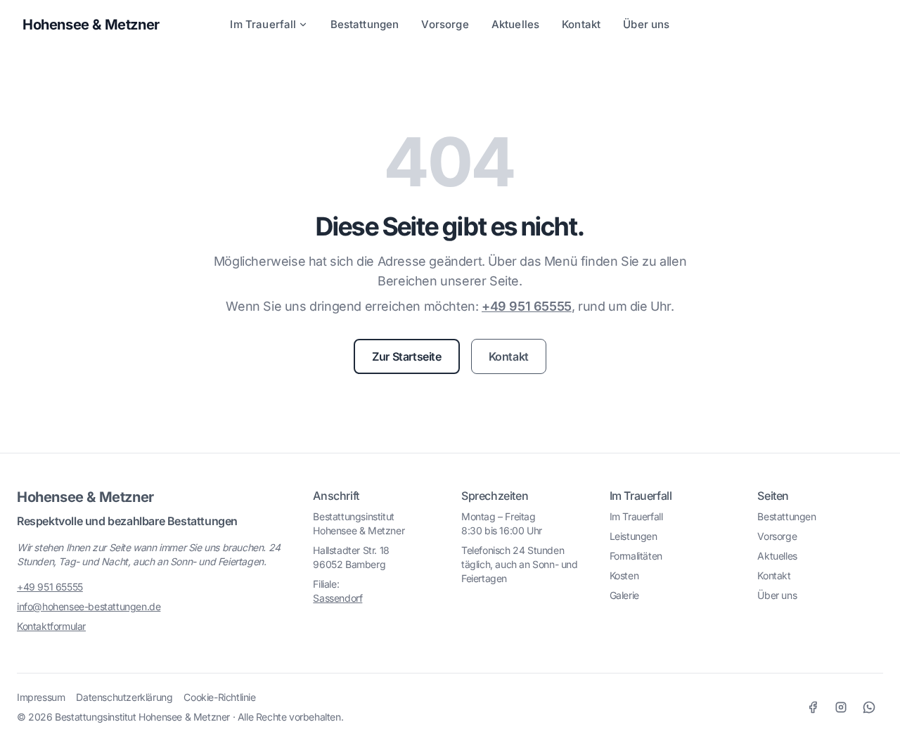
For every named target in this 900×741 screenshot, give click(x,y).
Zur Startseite (406, 356)
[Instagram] (841, 707)
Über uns (646, 24)
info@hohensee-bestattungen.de (88, 606)
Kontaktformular (51, 626)
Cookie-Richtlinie (219, 697)
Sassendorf (337, 598)
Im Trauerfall (263, 24)
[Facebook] (813, 707)
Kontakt (581, 24)
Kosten (624, 575)
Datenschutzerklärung (124, 697)
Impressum (41, 697)
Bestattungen (364, 24)
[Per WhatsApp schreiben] (869, 707)
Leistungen (633, 536)
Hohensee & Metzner (85, 497)
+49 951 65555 (527, 306)
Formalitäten (636, 556)
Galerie (624, 595)
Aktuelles (515, 24)
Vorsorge (444, 24)
